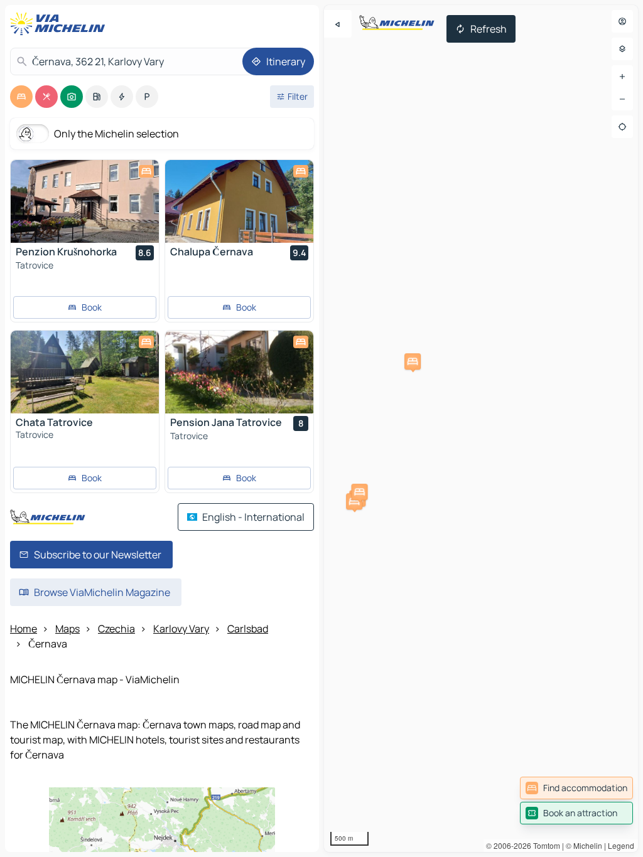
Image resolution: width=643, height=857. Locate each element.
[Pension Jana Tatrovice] (239, 372)
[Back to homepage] (60, 24)
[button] (412, 361)
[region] (481, 428)
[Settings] (622, 49)
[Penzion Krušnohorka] (85, 201)
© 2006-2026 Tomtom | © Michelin (544, 845)
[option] (21, 96)
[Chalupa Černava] (239, 201)
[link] (576, 788)
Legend (621, 845)
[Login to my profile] (622, 21)
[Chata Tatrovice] (85, 372)
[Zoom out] (622, 99)
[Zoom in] (622, 76)
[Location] (622, 126)
